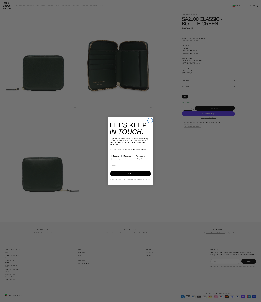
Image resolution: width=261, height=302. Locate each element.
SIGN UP (130, 174)
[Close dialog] (150, 120)
